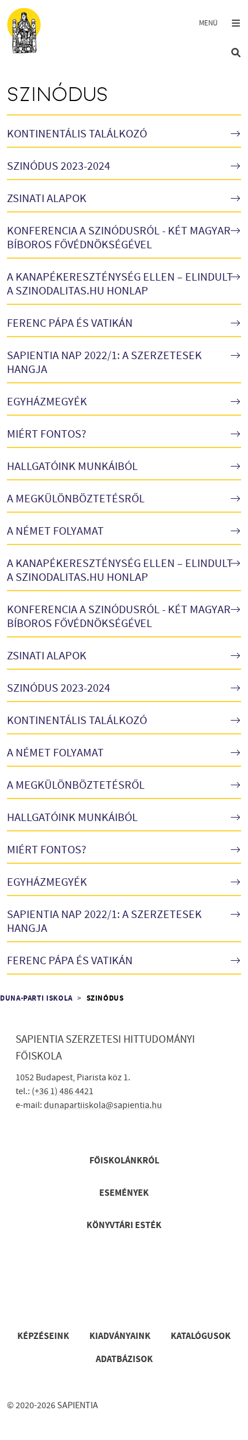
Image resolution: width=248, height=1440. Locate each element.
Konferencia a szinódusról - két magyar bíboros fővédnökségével (119, 238)
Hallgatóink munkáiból (72, 466)
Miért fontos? (47, 434)
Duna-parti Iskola (36, 998)
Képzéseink (43, 1336)
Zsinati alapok (47, 199)
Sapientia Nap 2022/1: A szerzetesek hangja (104, 362)
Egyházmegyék (47, 402)
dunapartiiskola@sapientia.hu (103, 1105)
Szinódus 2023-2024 (58, 166)
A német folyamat (55, 531)
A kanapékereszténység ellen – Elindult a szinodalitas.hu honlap (120, 284)
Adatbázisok (124, 1359)
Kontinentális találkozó (77, 134)
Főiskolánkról (124, 1160)
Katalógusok (201, 1336)
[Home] (30, 31)
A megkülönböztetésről (76, 499)
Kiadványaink (120, 1336)
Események (124, 1193)
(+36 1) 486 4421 (62, 1091)
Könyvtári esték (124, 1225)
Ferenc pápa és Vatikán (70, 323)
